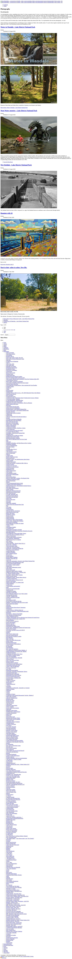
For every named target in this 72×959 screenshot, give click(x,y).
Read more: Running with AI (7, 264)
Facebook (5, 4)
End (4, 332)
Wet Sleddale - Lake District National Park (16, 165)
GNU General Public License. (27, 956)
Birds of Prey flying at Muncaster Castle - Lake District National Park (18, 318)
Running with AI (7, 213)
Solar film (5, 320)
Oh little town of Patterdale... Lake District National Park (16, 321)
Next (5, 331)
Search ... (3, 334)
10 (14, 329)
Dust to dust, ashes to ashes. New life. (14, 267)
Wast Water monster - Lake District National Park (19, 111)
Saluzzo (5, 322)
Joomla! (2, 956)
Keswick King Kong (8, 162)
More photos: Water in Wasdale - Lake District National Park (14, 107)
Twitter (5, 6)
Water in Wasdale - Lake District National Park (18, 27)
